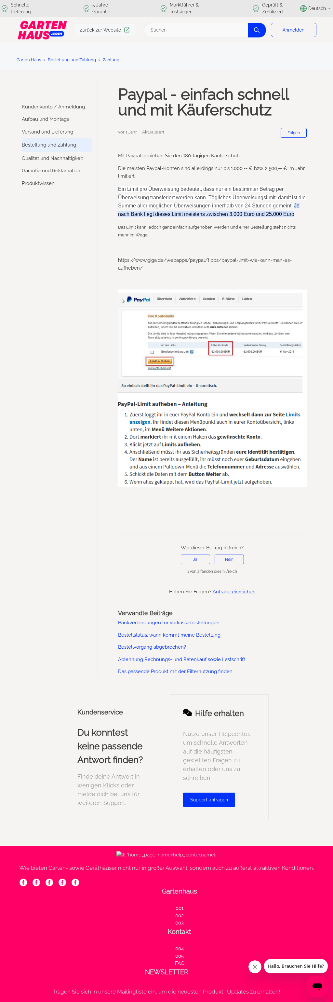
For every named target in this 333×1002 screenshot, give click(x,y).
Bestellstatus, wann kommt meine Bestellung (169, 635)
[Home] (42, 30)
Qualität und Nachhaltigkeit (52, 158)
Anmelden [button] (293, 30)
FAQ (179, 963)
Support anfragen (209, 799)
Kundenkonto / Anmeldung (53, 107)
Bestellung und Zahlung (72, 59)
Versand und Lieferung (47, 132)
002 (179, 916)
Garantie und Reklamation (51, 171)
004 (179, 949)
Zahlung (111, 59)
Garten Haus (29, 59)
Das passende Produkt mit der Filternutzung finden (175, 671)
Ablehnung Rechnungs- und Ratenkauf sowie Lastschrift (181, 659)
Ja (195, 559)
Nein (229, 559)
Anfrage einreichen (234, 592)
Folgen (293, 133)
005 (179, 956)
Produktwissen (38, 183)
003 (179, 923)
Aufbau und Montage (46, 119)
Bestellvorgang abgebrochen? (152, 647)
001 (179, 908)
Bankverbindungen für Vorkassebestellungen (169, 623)
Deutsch (317, 8)
